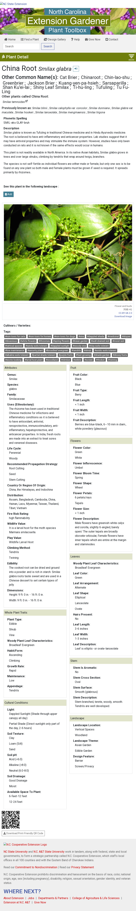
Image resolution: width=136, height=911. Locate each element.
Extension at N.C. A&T (17, 902)
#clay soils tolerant (99, 345)
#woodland (52, 359)
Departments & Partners (53, 898)
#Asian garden (80, 341)
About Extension (14, 898)
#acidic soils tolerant (105, 350)
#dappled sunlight (59, 345)
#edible (77, 359)
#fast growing (83, 355)
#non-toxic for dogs (64, 336)
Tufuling (104, 87)
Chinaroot (91, 77)
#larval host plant (34, 359)
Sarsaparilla (114, 83)
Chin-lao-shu (117, 77)
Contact (113, 39)
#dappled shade (95, 336)
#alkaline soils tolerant (17, 355)
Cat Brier (68, 77)
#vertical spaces (13, 345)
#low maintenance (14, 350)
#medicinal (113, 336)
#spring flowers (61, 341)
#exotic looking (13, 359)
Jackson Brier (41, 83)
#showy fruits (120, 355)
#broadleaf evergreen (57, 350)
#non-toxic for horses (40, 336)
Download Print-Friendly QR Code (24, 833)
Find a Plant (31, 39)
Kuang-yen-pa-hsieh (78, 83)
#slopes (126, 336)
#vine (81, 336)
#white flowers (28, 341)
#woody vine (79, 345)
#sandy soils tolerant (36, 345)
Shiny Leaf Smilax (51, 87)
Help (76, 39)
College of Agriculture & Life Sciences (96, 898)
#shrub (87, 350)
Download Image (123, 316)
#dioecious (11, 341)
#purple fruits (66, 355)
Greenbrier (13, 83)
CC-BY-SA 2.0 (125, 313)
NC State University (16, 851)
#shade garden (101, 355)
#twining (112, 359)
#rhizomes (44, 341)
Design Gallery (56, 39)
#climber (65, 359)
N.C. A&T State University (48, 851)
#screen (88, 359)
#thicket (100, 359)
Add (9, 194)
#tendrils (76, 350)
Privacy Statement (82, 867)
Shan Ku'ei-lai (16, 87)
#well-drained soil (100, 341)
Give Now (94, 39)
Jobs (31, 898)
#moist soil (118, 341)
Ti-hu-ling (82, 87)
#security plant (35, 350)
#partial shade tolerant (43, 355)
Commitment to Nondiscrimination (36, 867)
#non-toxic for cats (15, 336)
